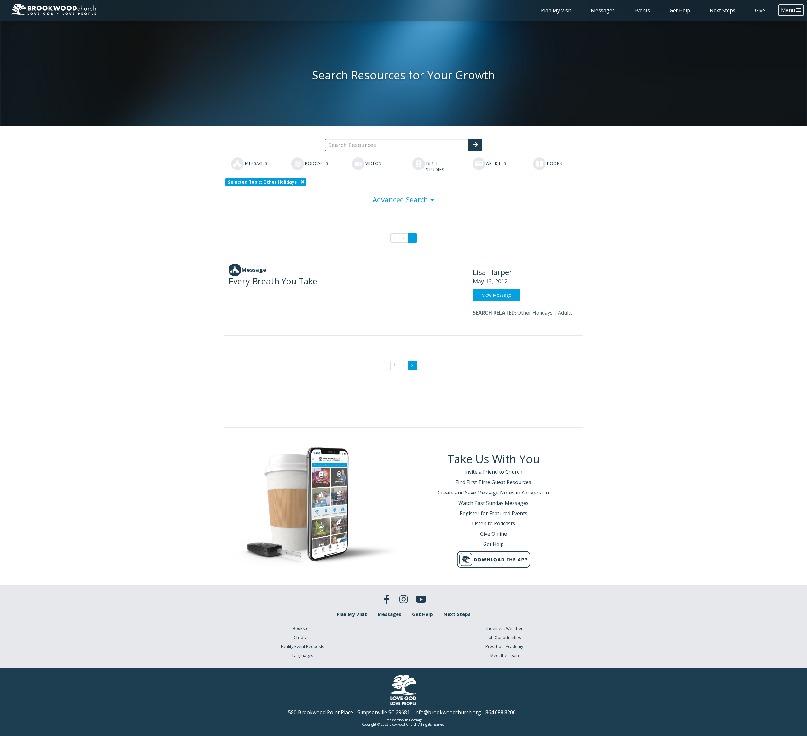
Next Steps (722, 10)
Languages (302, 655)
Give (760, 10)
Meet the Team (504, 655)
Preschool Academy (504, 646)
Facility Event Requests (302, 646)
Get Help (680, 10)
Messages (603, 10)
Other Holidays (535, 312)
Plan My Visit (556, 10)
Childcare (303, 637)
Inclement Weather (504, 628)
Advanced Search (401, 199)
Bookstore (303, 628)
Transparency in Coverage (403, 720)
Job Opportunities (504, 637)
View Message (496, 295)
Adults (565, 312)
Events (642, 10)
